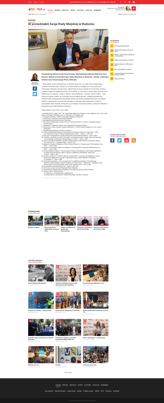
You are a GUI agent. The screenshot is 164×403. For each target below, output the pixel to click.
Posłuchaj (108, 391)
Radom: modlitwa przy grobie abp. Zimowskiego (68, 229)
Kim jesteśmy (49, 391)
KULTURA (80, 10)
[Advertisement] (75, 190)
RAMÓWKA (97, 10)
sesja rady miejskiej (49, 178)
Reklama (36, 2)
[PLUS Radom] (36, 10)
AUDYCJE (88, 10)
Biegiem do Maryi (33, 227)
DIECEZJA (65, 10)
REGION (57, 10)
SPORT (72, 10)
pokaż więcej (68, 372)
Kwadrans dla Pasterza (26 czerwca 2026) (84, 228)
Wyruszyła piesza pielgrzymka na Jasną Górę (52, 229)
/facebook (116, 391)
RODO (97, 391)
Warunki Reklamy (60, 391)
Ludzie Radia (71, 391)
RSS (102, 391)
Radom (57, 178)
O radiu (41, 2)
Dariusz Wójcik (64, 178)
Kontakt (30, 2)
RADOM (50, 10)
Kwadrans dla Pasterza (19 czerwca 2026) (101, 228)
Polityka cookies (88, 391)
